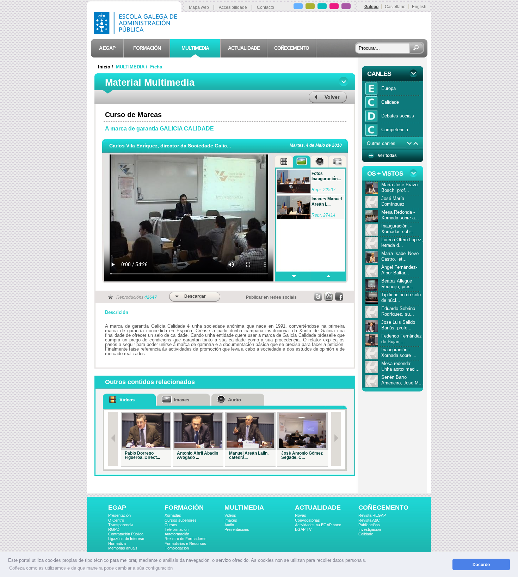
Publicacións (369, 525)
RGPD (113, 529)
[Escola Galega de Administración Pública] (137, 32)
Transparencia (120, 525)
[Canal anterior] (416, 143)
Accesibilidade (233, 7)
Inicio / (106, 66)
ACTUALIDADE (318, 507)
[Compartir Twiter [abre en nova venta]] (318, 296)
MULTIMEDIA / (132, 66)
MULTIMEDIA (244, 507)
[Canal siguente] (409, 143)
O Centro (116, 520)
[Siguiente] (336, 439)
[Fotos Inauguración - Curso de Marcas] (294, 182)
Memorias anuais (122, 548)
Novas (300, 515)
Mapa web (199, 7)
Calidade (365, 534)
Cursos (171, 525)
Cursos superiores (181, 520)
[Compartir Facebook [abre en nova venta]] (339, 296)
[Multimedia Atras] (328, 276)
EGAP (117, 507)
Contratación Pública (125, 534)
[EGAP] (298, 7)
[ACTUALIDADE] (334, 7)
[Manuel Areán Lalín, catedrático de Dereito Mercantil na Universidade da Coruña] (250, 431)
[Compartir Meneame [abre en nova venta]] (328, 296)
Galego (371, 6)
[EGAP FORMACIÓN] (310, 7)
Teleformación (177, 529)
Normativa (117, 543)
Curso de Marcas (133, 115)
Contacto (265, 7)
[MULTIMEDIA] (322, 7)
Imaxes (230, 520)
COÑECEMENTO (383, 507)
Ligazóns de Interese (126, 538)
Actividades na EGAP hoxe (318, 525)
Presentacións (236, 529)
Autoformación (177, 534)
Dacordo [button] (481, 564)
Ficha (156, 66)
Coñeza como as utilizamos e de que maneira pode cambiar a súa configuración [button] (91, 568)
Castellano (395, 6)
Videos (230, 515)
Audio (229, 525)
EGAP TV (303, 529)
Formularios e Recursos (185, 543)
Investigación (369, 529)
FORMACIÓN (184, 507)
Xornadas (173, 515)
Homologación (177, 548)
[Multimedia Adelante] (292, 276)
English (419, 6)
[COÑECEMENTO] (346, 7)
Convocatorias (307, 520)
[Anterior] (113, 439)
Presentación (119, 515)
